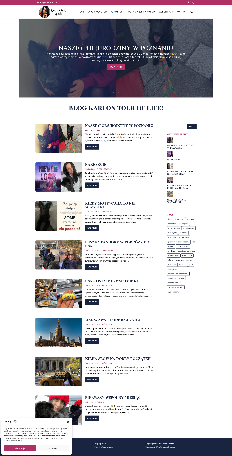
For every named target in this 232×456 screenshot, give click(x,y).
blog (170, 219)
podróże (171, 251)
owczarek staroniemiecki (178, 237)
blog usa (190, 219)
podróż (171, 246)
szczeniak (172, 264)
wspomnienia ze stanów (178, 274)
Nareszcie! (96, 164)
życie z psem (173, 292)
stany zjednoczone (184, 260)
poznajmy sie (173, 255)
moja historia (188, 228)
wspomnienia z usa (176, 278)
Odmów (53, 448)
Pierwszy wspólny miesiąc (113, 397)
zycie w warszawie (175, 287)
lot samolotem (174, 228)
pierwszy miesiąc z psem (178, 242)
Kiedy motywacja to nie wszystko (110, 205)
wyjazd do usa (174, 283)
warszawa (172, 269)
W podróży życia (104, 169)
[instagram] (193, 2)
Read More (116, 67)
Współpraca (100, 443)
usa (191, 264)
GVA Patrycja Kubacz (165, 447)
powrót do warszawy (186, 251)
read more (92, 146)
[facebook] (188, 2)
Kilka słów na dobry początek (118, 358)
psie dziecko (187, 255)
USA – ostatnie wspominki (111, 280)
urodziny (182, 264)
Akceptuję (20, 448)
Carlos (99, 130)
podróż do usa (183, 246)
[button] (68, 422)
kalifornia (172, 224)
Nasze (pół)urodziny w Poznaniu (116, 47)
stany (170, 260)
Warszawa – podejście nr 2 (112, 319)
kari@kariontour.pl (48, 2)
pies (193, 242)
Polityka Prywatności (104, 447)
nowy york (172, 233)
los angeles (184, 224)
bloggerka (179, 219)
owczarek (183, 233)
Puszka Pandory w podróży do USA (117, 243)
